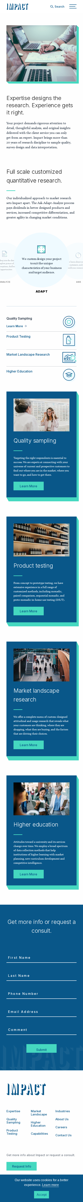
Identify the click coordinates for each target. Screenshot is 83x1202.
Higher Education (19, 371)
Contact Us (63, 1135)
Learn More (14, 326)
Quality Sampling (13, 1120)
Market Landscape (39, 1112)
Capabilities (39, 1133)
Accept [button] (42, 1194)
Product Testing (18, 336)
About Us (61, 1119)
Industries (62, 1111)
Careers (61, 1127)
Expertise (13, 1111)
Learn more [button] (50, 1185)
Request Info (21, 1166)
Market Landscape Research (28, 354)
